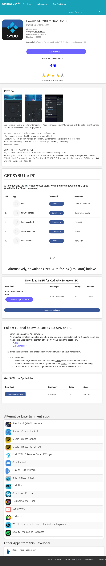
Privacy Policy (70, 559)
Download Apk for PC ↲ (19, 299)
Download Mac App (15, 394)
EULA (50, 559)
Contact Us (102, 559)
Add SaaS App (59, 4)
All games (42, 4)
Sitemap (58, 559)
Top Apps (27, 4)
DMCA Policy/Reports (86, 559)
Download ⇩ (56, 51)
